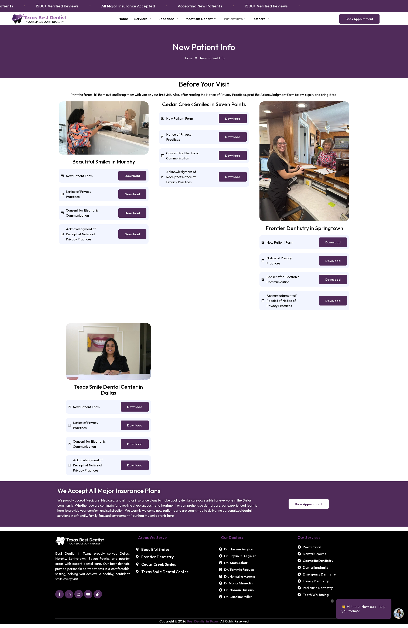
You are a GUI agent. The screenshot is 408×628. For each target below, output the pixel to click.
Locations (166, 19)
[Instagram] (78, 594)
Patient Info (233, 19)
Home (123, 19)
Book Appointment (359, 19)
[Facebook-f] (59, 594)
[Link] (98, 594)
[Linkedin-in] (69, 594)
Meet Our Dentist (199, 19)
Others (259, 19)
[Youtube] (88, 594)
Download (132, 176)
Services (140, 19)
